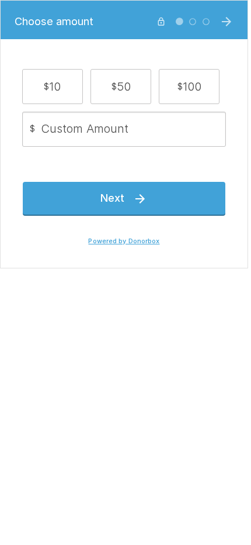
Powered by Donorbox (123, 241)
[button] (52, 87)
